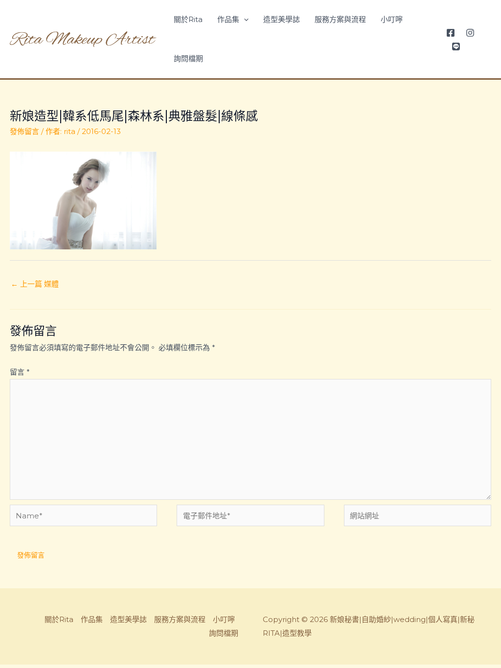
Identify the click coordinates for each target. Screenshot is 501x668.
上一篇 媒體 (35, 284)
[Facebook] (450, 32)
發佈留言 (24, 131)
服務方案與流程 (340, 19)
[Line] (456, 46)
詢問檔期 (188, 58)
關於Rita (188, 19)
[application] (244, 19)
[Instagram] (470, 32)
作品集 (228, 19)
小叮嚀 (392, 19)
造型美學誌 (281, 19)
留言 (20, 372)
